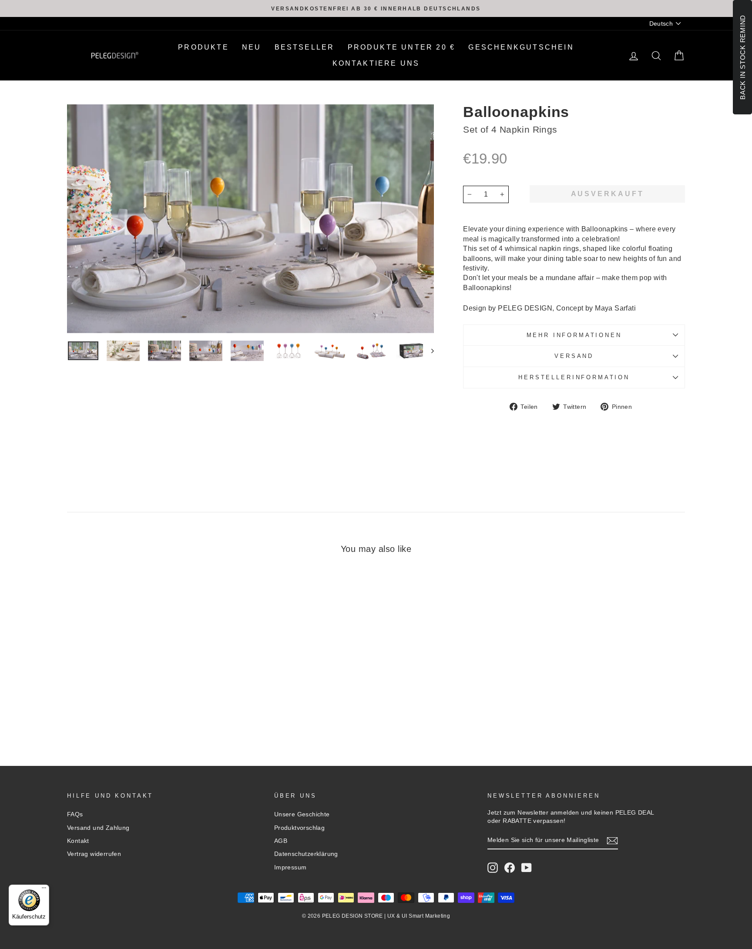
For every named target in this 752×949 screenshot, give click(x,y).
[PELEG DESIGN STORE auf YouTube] (526, 867)
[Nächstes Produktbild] (428, 351)
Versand (574, 356)
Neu (252, 47)
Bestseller (305, 47)
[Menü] (44, 890)
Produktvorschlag (299, 828)
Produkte (203, 47)
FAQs (75, 814)
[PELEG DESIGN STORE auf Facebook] (509, 867)
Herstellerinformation (574, 377)
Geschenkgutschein (521, 47)
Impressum (290, 867)
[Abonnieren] (612, 840)
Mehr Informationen (574, 335)
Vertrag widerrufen (94, 854)
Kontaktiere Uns (376, 63)
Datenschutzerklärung (306, 854)
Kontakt (78, 841)
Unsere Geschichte (302, 814)
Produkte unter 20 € (402, 47)
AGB (280, 841)
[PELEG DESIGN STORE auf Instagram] (492, 867)
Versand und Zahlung (98, 828)
